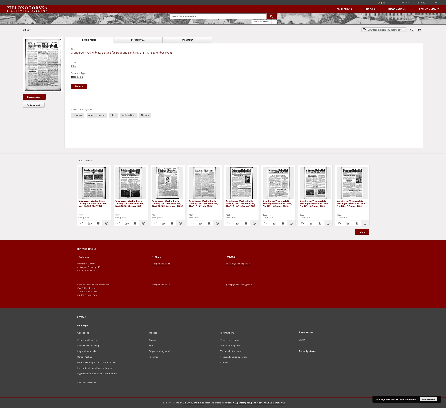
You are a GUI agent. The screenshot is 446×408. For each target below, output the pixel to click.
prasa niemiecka (96, 115)
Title (151, 345)
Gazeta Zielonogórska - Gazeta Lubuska (97, 362)
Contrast (405, 2)
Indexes (370, 9)
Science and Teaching (88, 345)
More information (408, 399)
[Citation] (419, 30)
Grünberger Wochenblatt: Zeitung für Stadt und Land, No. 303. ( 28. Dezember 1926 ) (167, 203)
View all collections (86, 382)
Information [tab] (138, 40)
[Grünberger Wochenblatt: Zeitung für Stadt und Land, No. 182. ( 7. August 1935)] (352, 183)
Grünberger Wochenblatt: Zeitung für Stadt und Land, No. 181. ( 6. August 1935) (314, 203)
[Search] (272, 16)
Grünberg (77, 115)
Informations (397, 9)
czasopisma (77, 76)
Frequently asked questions (233, 356)
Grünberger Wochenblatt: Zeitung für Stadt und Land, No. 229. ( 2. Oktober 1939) (129, 203)
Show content (34, 96)
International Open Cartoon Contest (95, 367)
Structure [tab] (187, 40)
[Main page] (326, 9)
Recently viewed (429, 9)
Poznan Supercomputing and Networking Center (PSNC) (255, 402)
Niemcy (145, 115)
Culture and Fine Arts (87, 340)
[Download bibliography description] (89, 223)
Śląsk (113, 115)
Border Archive (84, 356)
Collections (344, 9)
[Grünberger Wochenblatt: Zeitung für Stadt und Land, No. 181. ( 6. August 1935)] (315, 183)
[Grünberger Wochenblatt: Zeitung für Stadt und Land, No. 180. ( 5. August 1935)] (278, 183)
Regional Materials (86, 351)
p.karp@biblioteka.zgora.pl (239, 284)
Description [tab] (89, 40)
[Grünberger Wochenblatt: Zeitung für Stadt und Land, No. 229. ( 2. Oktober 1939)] (131, 183)
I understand (428, 399)
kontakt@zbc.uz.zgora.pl (238, 263)
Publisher (153, 356)
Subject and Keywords (160, 351)
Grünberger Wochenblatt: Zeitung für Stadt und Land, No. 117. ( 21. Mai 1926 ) (203, 203)
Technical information (231, 351)
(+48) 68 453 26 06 (161, 284)
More (362, 231)
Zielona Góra (128, 115)
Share (421, 2)
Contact (224, 362)
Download (34, 104)
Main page (82, 325)
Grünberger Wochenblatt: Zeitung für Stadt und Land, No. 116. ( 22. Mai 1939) (92, 203)
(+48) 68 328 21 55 (161, 263)
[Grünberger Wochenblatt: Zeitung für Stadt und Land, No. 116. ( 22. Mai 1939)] (94, 183)
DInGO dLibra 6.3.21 (193, 402)
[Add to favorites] (411, 30)
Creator (153, 340)
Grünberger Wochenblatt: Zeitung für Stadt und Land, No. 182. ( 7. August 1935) (351, 203)
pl (384, 3)
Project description (229, 340)
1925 (73, 66)
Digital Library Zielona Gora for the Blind (97, 373)
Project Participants (230, 345)
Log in (302, 339)
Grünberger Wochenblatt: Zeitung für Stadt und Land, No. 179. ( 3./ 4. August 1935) (240, 203)
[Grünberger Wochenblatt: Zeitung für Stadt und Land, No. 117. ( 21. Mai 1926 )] (204, 183)
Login (436, 2)
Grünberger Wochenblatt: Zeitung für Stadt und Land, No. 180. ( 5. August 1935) (277, 203)
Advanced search (261, 21)
